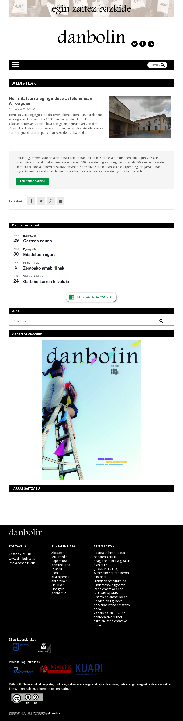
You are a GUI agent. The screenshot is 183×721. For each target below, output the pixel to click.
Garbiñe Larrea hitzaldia (46, 281)
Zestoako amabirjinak (43, 268)
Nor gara (57, 589)
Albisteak (57, 553)
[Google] (51, 201)
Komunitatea (60, 565)
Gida (54, 573)
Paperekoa (59, 561)
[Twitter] (41, 201)
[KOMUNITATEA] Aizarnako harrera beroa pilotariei (111, 573)
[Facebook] (31, 201)
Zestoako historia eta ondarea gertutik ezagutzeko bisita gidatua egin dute (112, 559)
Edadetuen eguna (40, 254)
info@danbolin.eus (22, 563)
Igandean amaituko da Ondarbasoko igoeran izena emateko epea (110, 585)
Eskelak (56, 569)
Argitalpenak (60, 577)
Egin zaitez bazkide (32, 181)
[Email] (60, 201)
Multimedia (59, 557)
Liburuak (57, 585)
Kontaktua (58, 593)
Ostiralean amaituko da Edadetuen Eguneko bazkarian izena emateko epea (112, 603)
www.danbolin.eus (22, 558)
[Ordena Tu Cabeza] (29, 713)
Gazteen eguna (37, 241)
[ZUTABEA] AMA (106, 593)
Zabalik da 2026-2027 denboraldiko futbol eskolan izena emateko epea (110, 619)
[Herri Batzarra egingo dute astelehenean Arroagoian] (140, 116)
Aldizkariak (59, 581)
